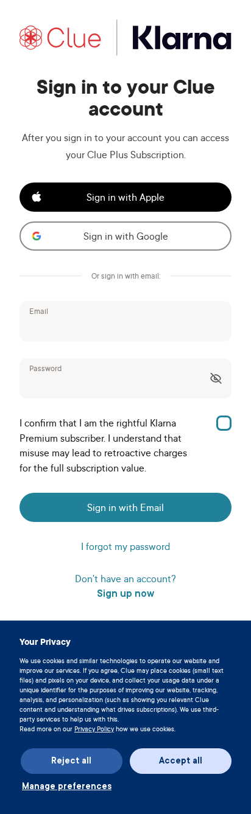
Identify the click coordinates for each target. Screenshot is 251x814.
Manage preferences (66, 786)
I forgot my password (125, 546)
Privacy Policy (94, 729)
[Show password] (218, 378)
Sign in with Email (125, 507)
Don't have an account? (125, 586)
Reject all (71, 761)
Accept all (180, 761)
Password (45, 368)
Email (38, 311)
